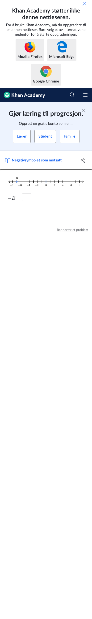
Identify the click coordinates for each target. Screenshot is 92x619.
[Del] (83, 160)
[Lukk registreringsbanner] (83, 111)
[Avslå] (84, 4)
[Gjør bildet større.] (46, 182)
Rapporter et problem (72, 230)
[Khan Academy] (22, 95)
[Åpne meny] (85, 95)
